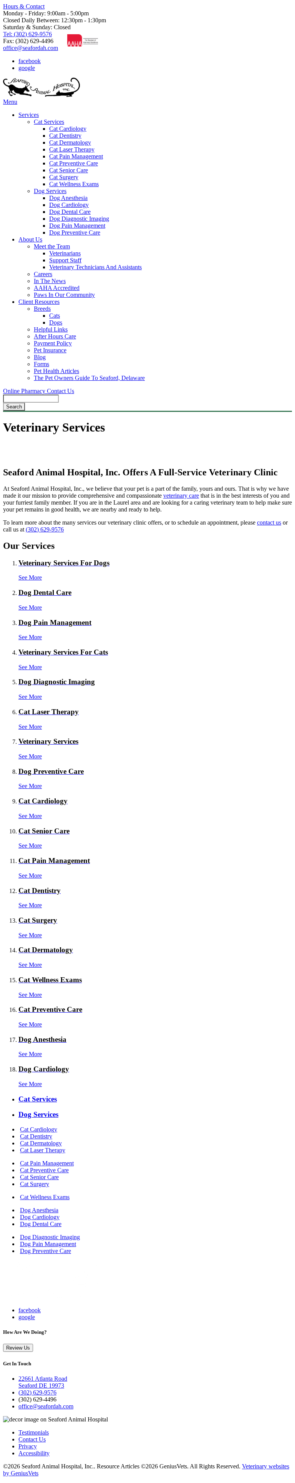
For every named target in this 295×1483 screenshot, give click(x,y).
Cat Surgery (63, 177)
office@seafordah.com (30, 48)
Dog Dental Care (70, 211)
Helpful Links (51, 329)
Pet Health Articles (56, 371)
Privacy (27, 1446)
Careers (43, 274)
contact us (269, 522)
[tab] (155, 1099)
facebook (29, 61)
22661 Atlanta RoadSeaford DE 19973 (42, 1382)
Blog (40, 357)
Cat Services (49, 121)
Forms (41, 364)
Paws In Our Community (64, 295)
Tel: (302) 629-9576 (27, 34)
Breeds (42, 308)
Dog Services (50, 191)
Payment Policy (53, 343)
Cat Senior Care (68, 170)
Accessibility (34, 1453)
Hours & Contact (24, 6)
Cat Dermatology (70, 142)
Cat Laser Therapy (71, 149)
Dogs (55, 322)
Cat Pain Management (76, 156)
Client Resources (39, 301)
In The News (50, 281)
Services (28, 115)
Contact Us (60, 391)
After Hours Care (55, 336)
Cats (54, 315)
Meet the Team (52, 246)
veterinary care (181, 495)
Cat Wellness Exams (74, 184)
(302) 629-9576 (45, 529)
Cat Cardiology (67, 128)
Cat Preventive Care (73, 163)
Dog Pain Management (77, 225)
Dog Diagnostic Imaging (79, 218)
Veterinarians (65, 253)
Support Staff (65, 260)
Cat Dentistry (65, 135)
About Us (30, 239)
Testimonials (33, 1432)
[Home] (41, 95)
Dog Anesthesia (68, 198)
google (26, 68)
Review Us (18, 1348)
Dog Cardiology (69, 205)
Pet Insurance (50, 350)
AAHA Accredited (57, 288)
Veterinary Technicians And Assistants (95, 267)
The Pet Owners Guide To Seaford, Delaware (89, 378)
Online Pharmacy (25, 391)
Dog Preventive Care (74, 232)
